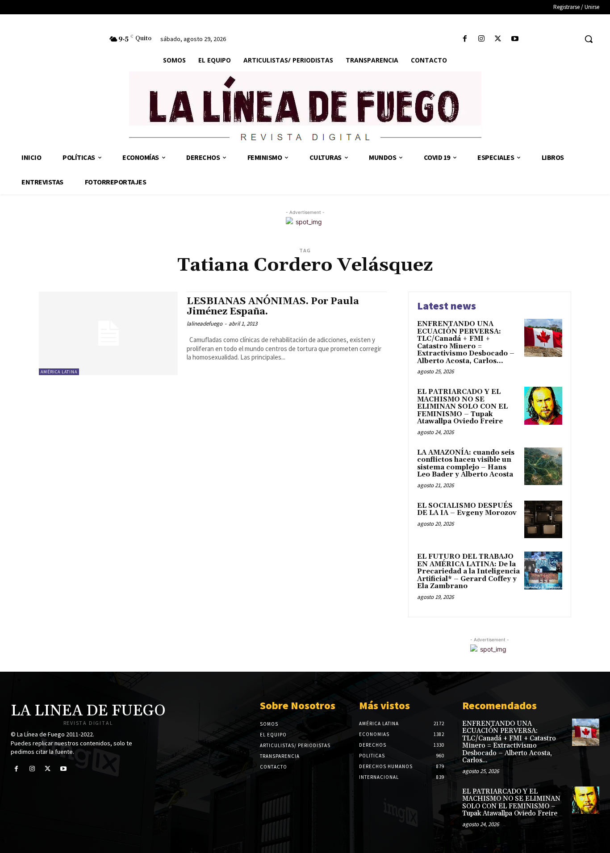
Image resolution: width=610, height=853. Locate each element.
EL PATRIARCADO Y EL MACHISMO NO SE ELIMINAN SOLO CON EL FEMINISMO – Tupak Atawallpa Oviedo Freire (462, 407)
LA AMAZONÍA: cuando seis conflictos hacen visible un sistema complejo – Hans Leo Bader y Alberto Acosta (465, 463)
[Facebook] (465, 39)
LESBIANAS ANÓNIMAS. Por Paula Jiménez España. (273, 307)
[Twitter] (498, 39)
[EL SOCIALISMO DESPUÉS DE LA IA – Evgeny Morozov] (543, 520)
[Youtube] (515, 39)
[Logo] (305, 108)
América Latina (59, 372)
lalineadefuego (204, 323)
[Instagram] (482, 39)
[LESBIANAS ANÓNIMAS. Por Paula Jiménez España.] (108, 333)
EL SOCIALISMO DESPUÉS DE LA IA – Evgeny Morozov (467, 510)
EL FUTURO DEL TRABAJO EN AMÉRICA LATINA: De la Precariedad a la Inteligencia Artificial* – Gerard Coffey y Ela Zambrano (468, 571)
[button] (588, 39)
